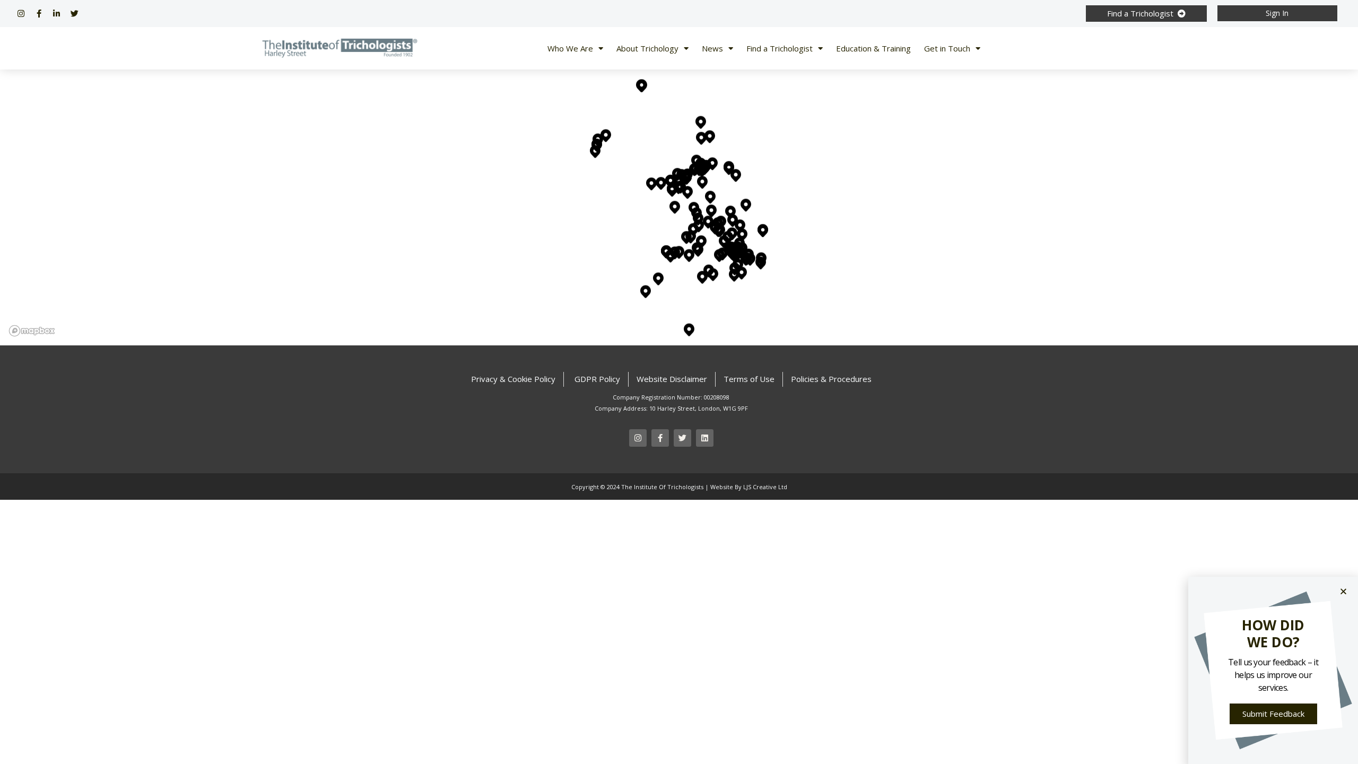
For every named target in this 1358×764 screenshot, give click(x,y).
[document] (679, 382)
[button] (1343, 591)
